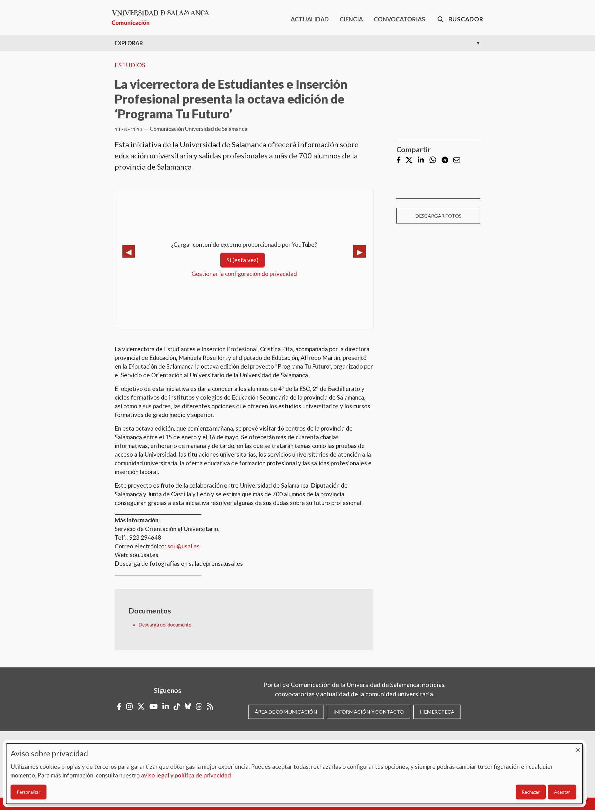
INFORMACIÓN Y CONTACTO (368, 712)
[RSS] (210, 706)
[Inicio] (163, 17)
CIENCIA (351, 19)
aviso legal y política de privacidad (186, 775)
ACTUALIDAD (310, 19)
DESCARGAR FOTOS (438, 216)
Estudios (130, 65)
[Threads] (199, 706)
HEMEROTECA (437, 712)
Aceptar (562, 792)
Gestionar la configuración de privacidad (244, 273)
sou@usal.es (183, 546)
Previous (128, 251)
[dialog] (294, 773)
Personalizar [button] (28, 792)
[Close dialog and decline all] (578, 747)
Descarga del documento (165, 624)
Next (359, 251)
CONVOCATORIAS (399, 19)
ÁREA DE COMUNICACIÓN (286, 712)
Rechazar (531, 792)
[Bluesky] (188, 706)
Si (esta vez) (242, 259)
